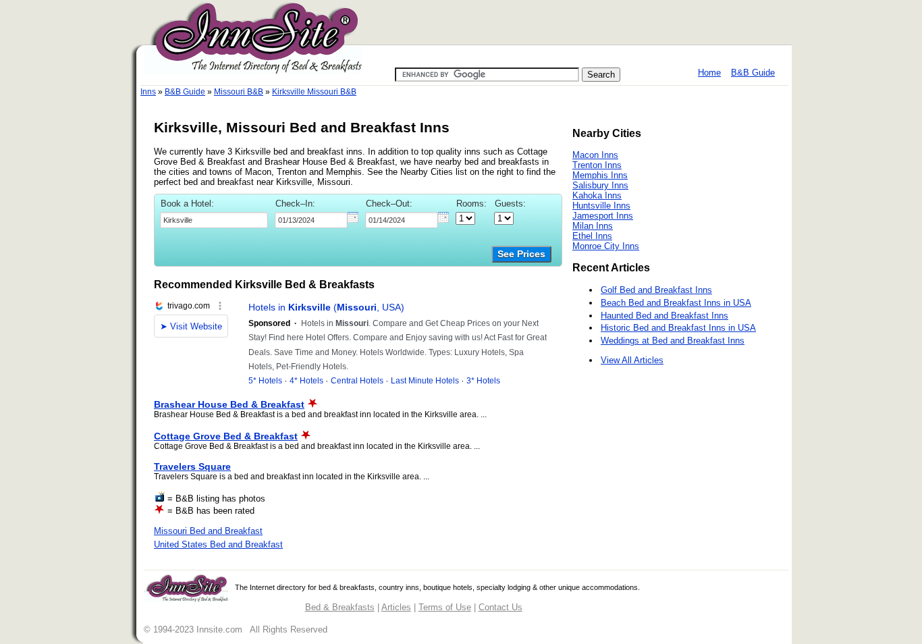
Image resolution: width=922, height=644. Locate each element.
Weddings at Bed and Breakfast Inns (672, 341)
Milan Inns (592, 226)
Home (709, 73)
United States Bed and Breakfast (218, 544)
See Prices (521, 254)
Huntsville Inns (601, 205)
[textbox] (214, 220)
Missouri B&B (238, 92)
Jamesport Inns (602, 216)
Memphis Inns (600, 175)
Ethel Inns (592, 236)
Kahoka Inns (597, 195)
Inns (148, 92)
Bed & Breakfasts (340, 607)
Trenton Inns (597, 165)
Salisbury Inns (600, 185)
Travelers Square (192, 466)
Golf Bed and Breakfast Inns (656, 290)
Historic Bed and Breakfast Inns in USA (678, 328)
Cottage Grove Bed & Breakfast (226, 436)
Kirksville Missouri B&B (314, 92)
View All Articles (632, 360)
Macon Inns (595, 155)
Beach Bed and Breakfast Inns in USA (676, 303)
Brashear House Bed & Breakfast (229, 404)
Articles (396, 607)
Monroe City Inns (605, 246)
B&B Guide (753, 73)
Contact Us (500, 607)
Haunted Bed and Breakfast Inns (664, 316)
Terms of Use (444, 607)
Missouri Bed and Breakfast (208, 531)
